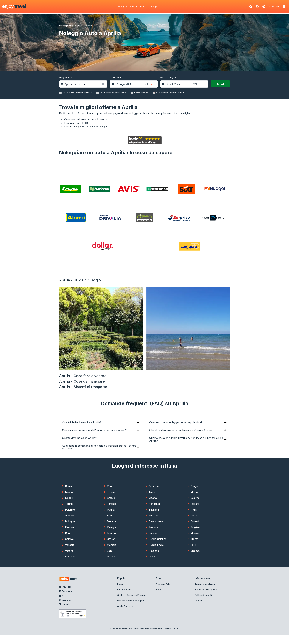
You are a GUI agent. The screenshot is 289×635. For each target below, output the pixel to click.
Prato (110, 515)
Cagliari (111, 538)
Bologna (70, 521)
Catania (69, 538)
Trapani (153, 492)
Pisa (109, 486)
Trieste (111, 492)
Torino (69, 503)
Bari (67, 533)
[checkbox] (60, 93)
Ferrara (195, 503)
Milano (69, 492)
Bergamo (154, 515)
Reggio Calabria (157, 538)
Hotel (142, 6)
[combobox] (85, 84)
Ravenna (154, 550)
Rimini (152, 556)
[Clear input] (103, 84)
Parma (111, 509)
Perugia (111, 527)
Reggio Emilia (156, 544)
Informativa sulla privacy (207, 589)
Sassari (195, 521)
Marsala (111, 544)
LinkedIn (65, 604)
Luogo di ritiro (65, 77)
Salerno (195, 497)
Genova (69, 515)
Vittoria (153, 497)
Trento (194, 538)
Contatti (198, 600)
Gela (109, 550)
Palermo (70, 509)
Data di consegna (168, 77)
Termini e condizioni (205, 584)
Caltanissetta (156, 521)
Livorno (111, 533)
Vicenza (195, 550)
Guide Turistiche (125, 606)
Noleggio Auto (163, 584)
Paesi (120, 584)
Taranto (111, 503)
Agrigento (154, 503)
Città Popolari (124, 589)
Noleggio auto (126, 6)
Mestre (195, 492)
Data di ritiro (115, 77)
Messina (70, 556)
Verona (69, 550)
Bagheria (154, 509)
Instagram (66, 600)
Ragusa (111, 556)
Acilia (194, 509)
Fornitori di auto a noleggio (130, 600)
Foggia (194, 486)
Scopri (154, 6)
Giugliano (196, 527)
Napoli (69, 497)
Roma (68, 486)
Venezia (69, 544)
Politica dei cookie (204, 595)
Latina (194, 515)
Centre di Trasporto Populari (131, 595)
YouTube (66, 587)
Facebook (66, 591)
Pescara (153, 527)
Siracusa (154, 486)
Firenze (69, 527)
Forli (193, 544)
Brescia (111, 497)
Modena (111, 521)
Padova (153, 533)
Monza (195, 533)
